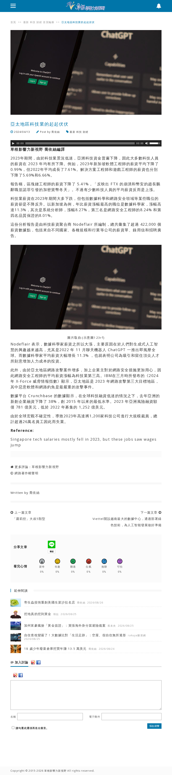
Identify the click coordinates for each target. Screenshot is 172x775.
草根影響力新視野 (45, 467)
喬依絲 (55, 132)
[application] (86, 143)
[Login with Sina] (33, 662)
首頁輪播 (48, 22)
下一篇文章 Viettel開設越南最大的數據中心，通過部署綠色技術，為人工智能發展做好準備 (126, 518)
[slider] (155, 143)
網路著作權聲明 (26, 473)
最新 (26, 22)
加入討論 (21, 662)
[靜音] (147, 143)
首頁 (13, 22)
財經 (39, 22)
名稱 (13, 716)
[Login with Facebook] (38, 662)
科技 (32, 22)
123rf (98, 337)
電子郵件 (94, 716)
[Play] (13, 143)
